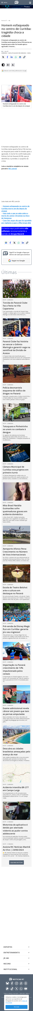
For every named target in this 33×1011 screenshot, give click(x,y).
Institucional (10, 969)
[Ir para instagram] (16, 983)
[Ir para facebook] (12, 983)
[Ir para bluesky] (7, 983)
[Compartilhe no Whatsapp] (16, 57)
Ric (2, 51)
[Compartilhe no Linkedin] (11, 57)
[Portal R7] (16, 2)
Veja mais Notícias (16, 862)
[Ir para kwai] (21, 983)
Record (7, 963)
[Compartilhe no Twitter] (3, 57)
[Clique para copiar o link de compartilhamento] (24, 57)
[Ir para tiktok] (12, 989)
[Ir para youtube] (26, 989)
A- (13, 64)
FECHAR (16, 1007)
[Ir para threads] (26, 983)
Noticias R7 (4, 20)
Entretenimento (12, 952)
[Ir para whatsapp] (21, 989)
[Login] (30, 2)
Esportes (8, 947)
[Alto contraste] (3, 65)
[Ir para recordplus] (7, 989)
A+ (8, 64)
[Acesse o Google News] (20, 57)
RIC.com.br (12, 169)
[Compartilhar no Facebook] (7, 57)
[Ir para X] (16, 989)
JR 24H (6, 958)
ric (9, 20)
